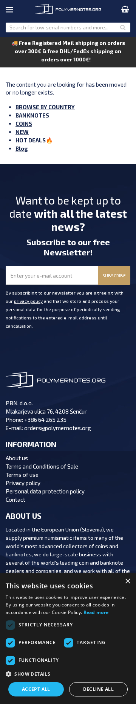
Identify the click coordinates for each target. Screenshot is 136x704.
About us (17, 458)
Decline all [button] (98, 689)
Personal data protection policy (45, 491)
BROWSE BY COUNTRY (45, 107)
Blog (21, 148)
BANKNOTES (32, 115)
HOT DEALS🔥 (34, 140)
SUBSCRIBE (114, 275)
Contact (15, 499)
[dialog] (68, 638)
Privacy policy (23, 483)
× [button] (127, 581)
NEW (22, 131)
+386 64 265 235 (45, 419)
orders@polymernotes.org (57, 428)
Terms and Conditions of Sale (42, 466)
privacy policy (28, 301)
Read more (96, 612)
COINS (23, 123)
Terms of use (22, 474)
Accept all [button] (36, 689)
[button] (68, 674)
